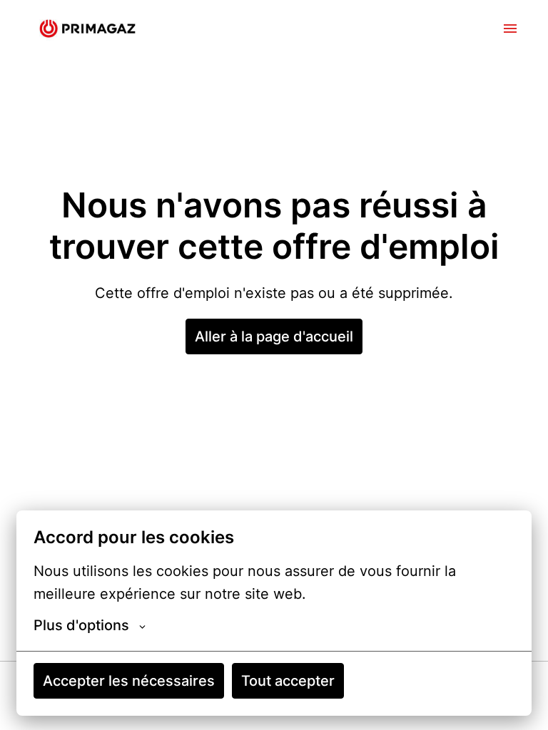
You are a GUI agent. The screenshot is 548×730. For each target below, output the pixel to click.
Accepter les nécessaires (129, 680)
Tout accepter (288, 680)
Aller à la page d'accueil (274, 336)
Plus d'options (81, 625)
